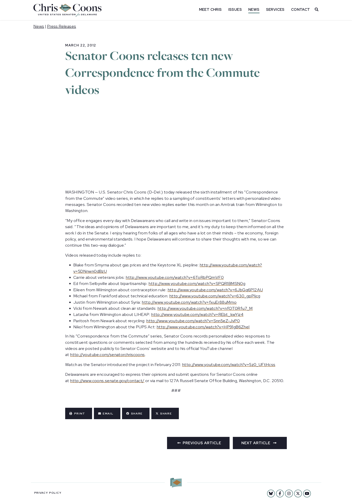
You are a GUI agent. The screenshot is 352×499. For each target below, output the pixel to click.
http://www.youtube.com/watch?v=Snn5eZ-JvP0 (193, 320)
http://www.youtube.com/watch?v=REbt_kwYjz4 (197, 314)
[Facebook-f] (280, 493)
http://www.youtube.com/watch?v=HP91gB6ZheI (203, 327)
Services (275, 9)
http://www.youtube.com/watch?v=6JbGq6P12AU (215, 289)
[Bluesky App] (271, 493)
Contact (300, 9)
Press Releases (61, 26)
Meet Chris (210, 9)
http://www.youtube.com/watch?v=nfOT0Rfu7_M (205, 308)
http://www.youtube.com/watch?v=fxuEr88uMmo (189, 302)
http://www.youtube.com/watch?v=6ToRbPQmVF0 (175, 277)
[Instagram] (289, 493)
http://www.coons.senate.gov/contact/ (107, 380)
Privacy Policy (48, 492)
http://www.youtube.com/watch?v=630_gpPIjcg (214, 296)
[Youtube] (307, 493)
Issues (235, 9)
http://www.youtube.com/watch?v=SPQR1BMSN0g (196, 283)
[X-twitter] (298, 493)
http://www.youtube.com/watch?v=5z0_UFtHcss (228, 364)
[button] (78, 413)
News (254, 9)
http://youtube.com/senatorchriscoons (107, 354)
